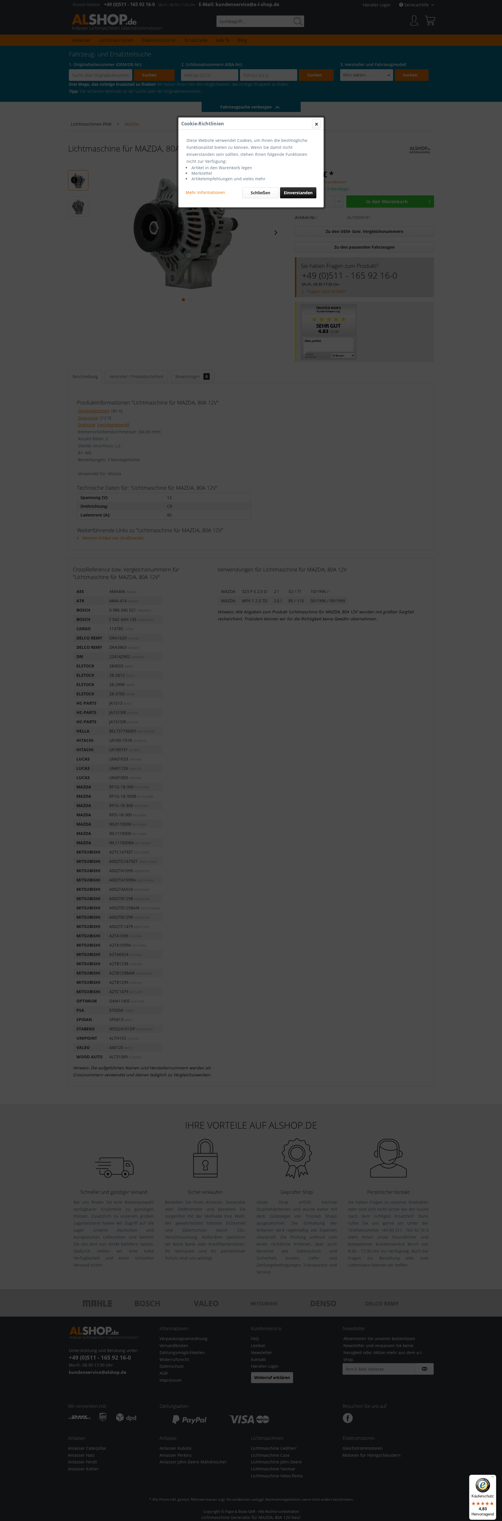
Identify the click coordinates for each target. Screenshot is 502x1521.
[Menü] (492, 1478)
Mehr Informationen (205, 192)
